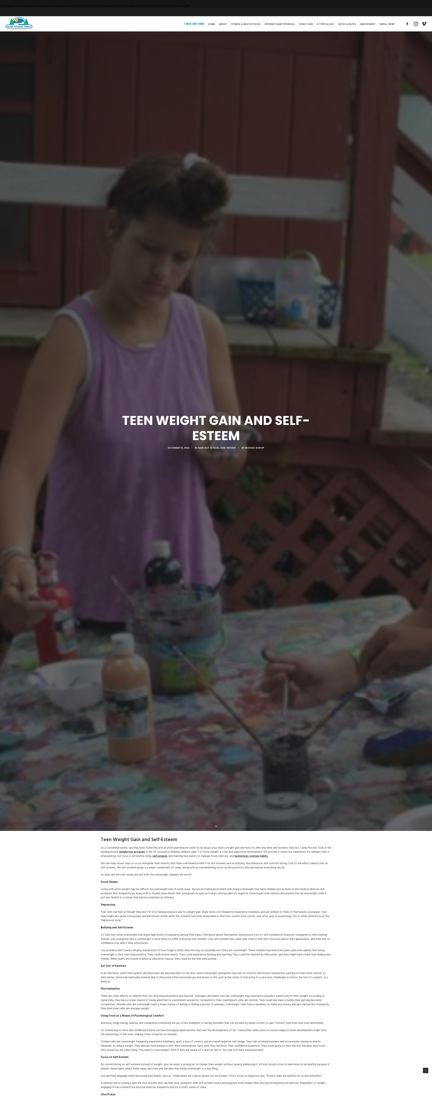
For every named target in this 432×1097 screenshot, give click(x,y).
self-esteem (160, 856)
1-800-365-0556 (194, 24)
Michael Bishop (254, 447)
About (223, 24)
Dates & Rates (347, 24)
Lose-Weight (228, 447)
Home (211, 24)
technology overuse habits (251, 856)
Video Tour (306, 24)
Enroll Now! (387, 24)
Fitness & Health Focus (246, 24)
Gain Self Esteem (208, 447)
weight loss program (132, 852)
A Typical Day (325, 24)
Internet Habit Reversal (280, 24)
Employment (367, 24)
